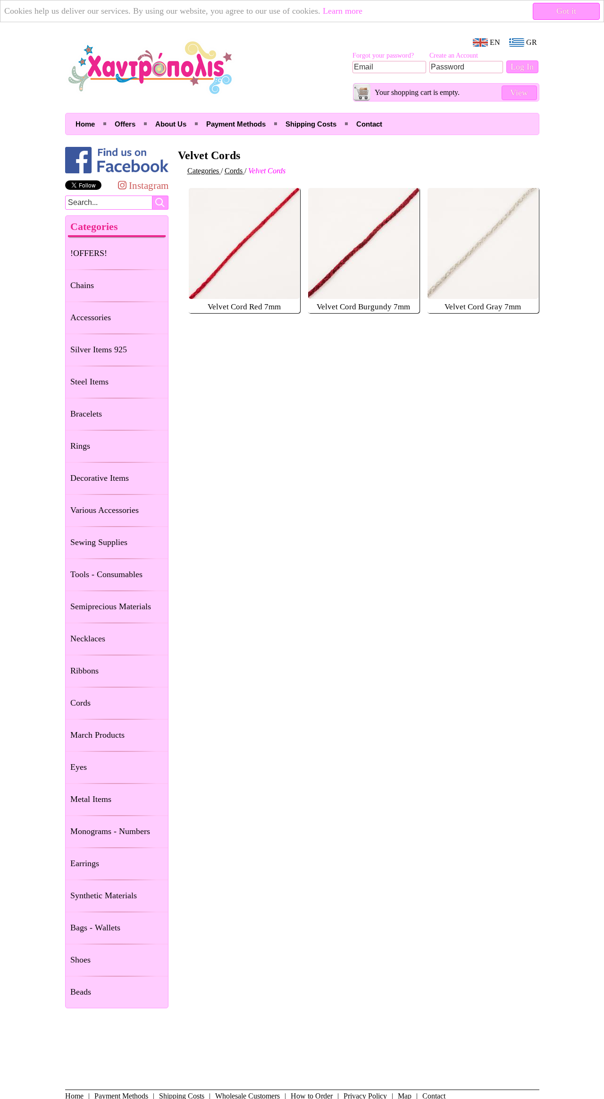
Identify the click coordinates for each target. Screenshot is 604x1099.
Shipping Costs (310, 124)
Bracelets (86, 413)
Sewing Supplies (98, 542)
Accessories (90, 317)
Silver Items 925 (98, 349)
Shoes (80, 959)
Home (85, 124)
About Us (170, 124)
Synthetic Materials (103, 895)
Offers (125, 124)
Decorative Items (99, 478)
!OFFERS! (88, 253)
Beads (80, 992)
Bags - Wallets (95, 927)
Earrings (84, 863)
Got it (566, 11)
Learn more (342, 11)
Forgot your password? (383, 55)
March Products (97, 735)
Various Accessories (104, 510)
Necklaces (87, 638)
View (519, 92)
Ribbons (84, 670)
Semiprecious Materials (110, 606)
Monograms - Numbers (110, 831)
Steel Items (89, 381)
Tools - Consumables (106, 574)
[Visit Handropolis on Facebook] (116, 173)
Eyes (78, 767)
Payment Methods (236, 124)
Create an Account (453, 55)
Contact (369, 124)
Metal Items (90, 799)
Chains (82, 285)
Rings (80, 446)
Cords (80, 702)
